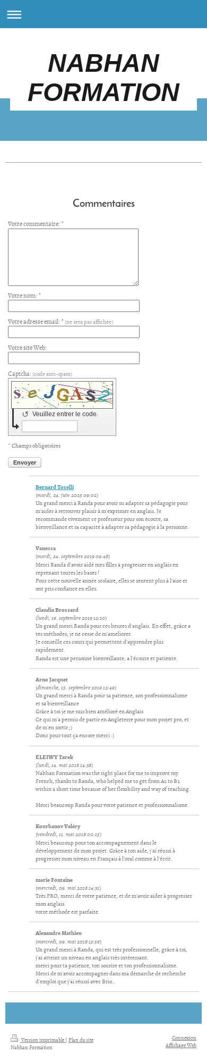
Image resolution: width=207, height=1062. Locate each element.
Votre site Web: (27, 347)
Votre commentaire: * (36, 224)
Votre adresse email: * (60, 321)
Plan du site (80, 1039)
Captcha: (40, 373)
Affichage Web (181, 1045)
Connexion (184, 1037)
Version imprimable (42, 1039)
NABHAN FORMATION (103, 77)
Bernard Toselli (55, 486)
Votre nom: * (24, 295)
